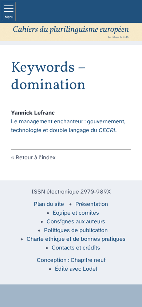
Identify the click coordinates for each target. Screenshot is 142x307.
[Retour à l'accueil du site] (71, 32)
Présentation (91, 204)
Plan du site (49, 204)
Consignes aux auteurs (76, 222)
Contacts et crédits (76, 248)
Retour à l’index (35, 158)
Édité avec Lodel (76, 269)
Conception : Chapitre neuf (71, 260)
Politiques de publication (76, 230)
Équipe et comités (76, 213)
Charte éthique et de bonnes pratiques (76, 239)
